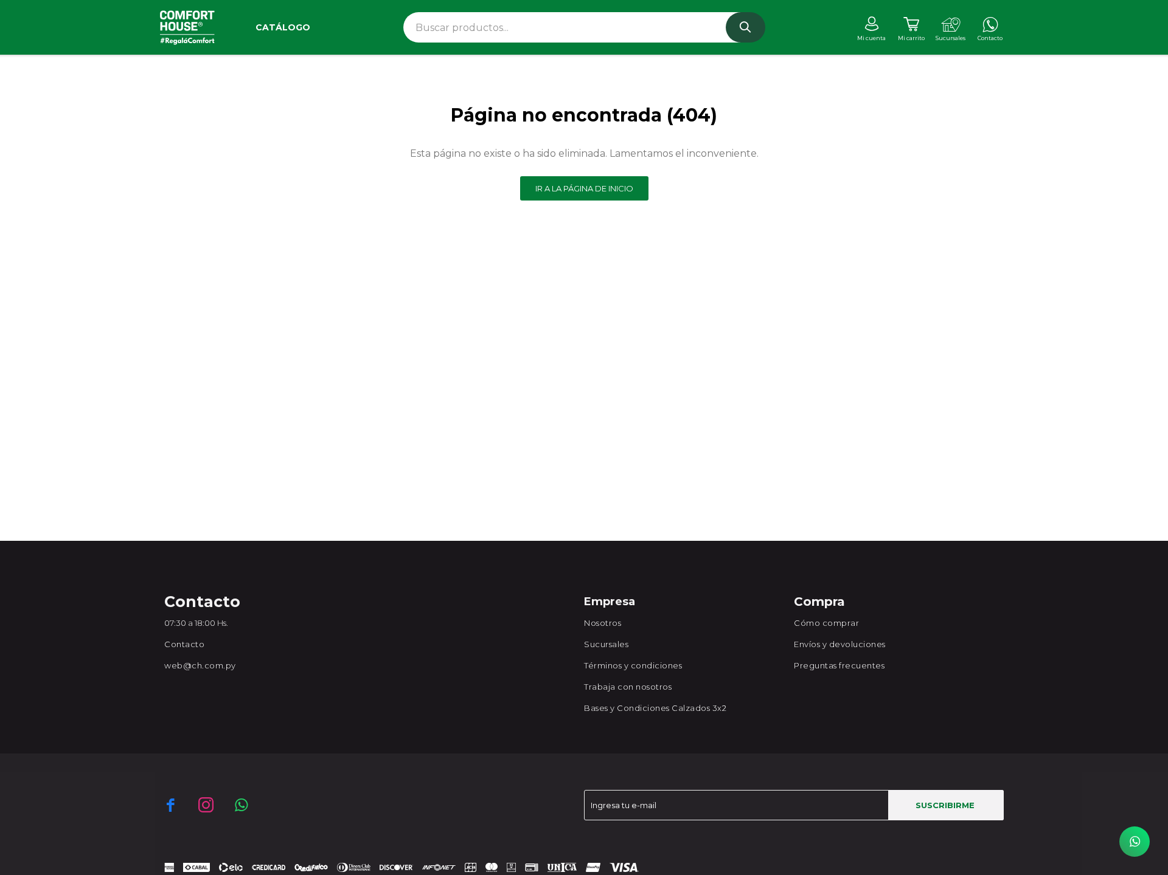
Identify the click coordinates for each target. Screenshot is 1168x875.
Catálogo (282, 27)
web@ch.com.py (200, 665)
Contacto (184, 644)
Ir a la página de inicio (584, 188)
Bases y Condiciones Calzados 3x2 (655, 708)
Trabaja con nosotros (628, 686)
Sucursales (606, 644)
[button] (745, 27)
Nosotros (602, 623)
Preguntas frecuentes (839, 665)
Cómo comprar (826, 623)
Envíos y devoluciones (840, 644)
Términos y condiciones (633, 665)
